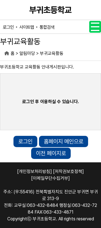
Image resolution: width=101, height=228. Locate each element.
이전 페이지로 (51, 153)
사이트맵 (26, 27)
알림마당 (27, 53)
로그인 (8, 27)
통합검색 (47, 27)
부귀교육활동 (51, 53)
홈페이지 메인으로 (63, 141)
